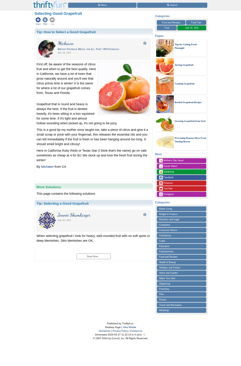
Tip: (66, 32)
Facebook (168, 177)
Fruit (167, 27)
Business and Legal (169, 219)
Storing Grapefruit (184, 65)
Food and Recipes (171, 22)
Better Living (165, 208)
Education (164, 246)
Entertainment (166, 251)
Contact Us (136, 330)
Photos (162, 299)
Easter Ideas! (168, 166)
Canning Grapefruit (184, 83)
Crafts (162, 241)
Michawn (47, 166)
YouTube (168, 188)
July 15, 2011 (192, 27)
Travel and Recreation (170, 305)
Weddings (164, 310)
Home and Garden (168, 273)
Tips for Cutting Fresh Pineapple (186, 46)
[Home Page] (49, 2)
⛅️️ (144, 334)
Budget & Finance (168, 214)
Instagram (168, 194)
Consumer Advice (168, 230)
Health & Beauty (167, 262)
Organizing (164, 283)
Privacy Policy (120, 330)
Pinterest (168, 183)
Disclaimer (104, 330)
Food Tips (196, 22)
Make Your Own (167, 278)
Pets (161, 294)
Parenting (164, 289)
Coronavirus (165, 235)
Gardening (167, 172)
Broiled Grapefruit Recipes (188, 102)
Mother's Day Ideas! (172, 160)
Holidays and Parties (169, 267)
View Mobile (129, 327)
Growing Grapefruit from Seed (190, 121)
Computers (164, 225)
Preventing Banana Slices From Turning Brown (190, 140)
